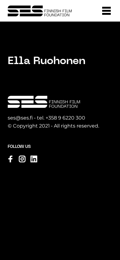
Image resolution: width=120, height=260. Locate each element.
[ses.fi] (40, 11)
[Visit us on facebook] (10, 159)
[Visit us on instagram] (22, 159)
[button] (106, 11)
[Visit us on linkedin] (34, 159)
